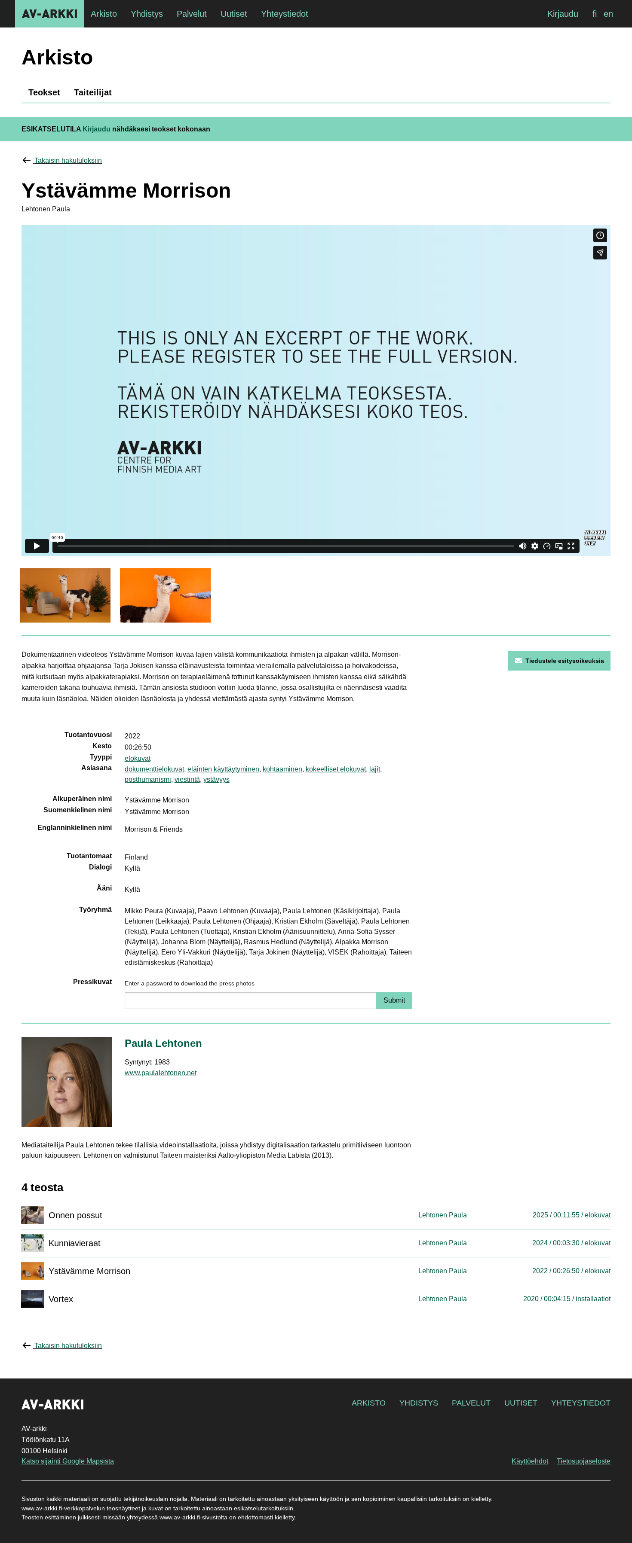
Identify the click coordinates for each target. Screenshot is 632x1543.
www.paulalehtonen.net (160, 1072)
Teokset (44, 92)
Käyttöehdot (530, 1461)
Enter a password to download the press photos (190, 983)
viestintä (187, 779)
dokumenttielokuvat (154, 769)
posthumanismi (148, 779)
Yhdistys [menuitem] (147, 13)
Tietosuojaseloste (584, 1461)
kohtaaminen (282, 769)
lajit (374, 769)
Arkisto (369, 1403)
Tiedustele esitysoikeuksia (564, 660)
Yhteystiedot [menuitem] (284, 13)
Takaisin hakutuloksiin (68, 160)
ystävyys (216, 779)
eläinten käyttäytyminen (223, 769)
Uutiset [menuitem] (234, 13)
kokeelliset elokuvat (336, 769)
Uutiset (520, 1403)
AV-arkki (49, 13)
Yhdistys (418, 1403)
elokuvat (137, 758)
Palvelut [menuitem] (192, 13)
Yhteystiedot (581, 1403)
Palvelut (471, 1403)
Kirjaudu (562, 13)
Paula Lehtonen (163, 1043)
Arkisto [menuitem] (104, 13)
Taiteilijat (93, 92)
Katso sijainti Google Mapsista (67, 1461)
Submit (394, 1000)
